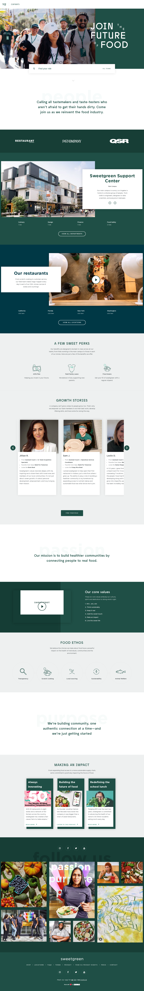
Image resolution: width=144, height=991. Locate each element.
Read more (30, 824)
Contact (114, 965)
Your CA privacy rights (86, 965)
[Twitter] (76, 848)
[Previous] (110, 203)
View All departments (72, 234)
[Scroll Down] (73, 78)
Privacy (68, 965)
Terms (58, 965)
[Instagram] (59, 848)
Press (103, 965)
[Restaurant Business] (24, 141)
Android (83, 980)
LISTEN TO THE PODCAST (66, 824)
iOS (74, 980)
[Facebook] (68, 848)
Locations (39, 965)
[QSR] (119, 141)
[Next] (115, 203)
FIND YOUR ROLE (72, 513)
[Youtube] (84, 848)
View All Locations (72, 322)
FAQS (50, 965)
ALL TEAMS (107, 68)
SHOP (28, 965)
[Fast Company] (71, 141)
